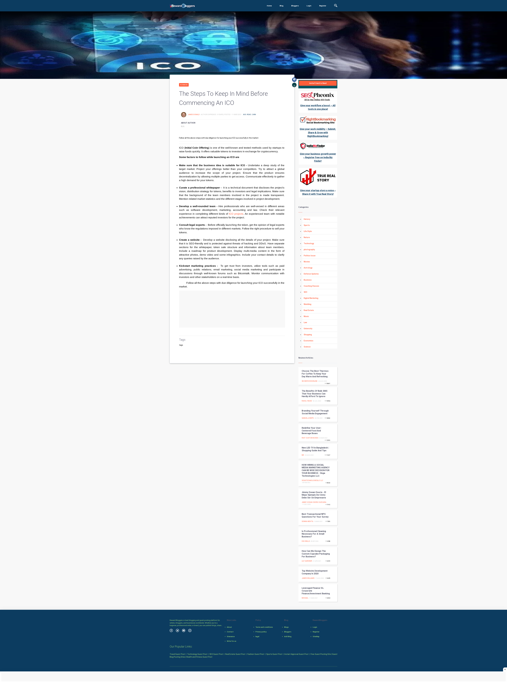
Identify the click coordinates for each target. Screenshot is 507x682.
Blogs (286, 627)
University (308, 328)
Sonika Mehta (307, 521)
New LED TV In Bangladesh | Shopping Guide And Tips (315, 449)
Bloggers (295, 6)
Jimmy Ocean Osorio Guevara (314, 502)
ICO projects (235, 213)
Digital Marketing (311, 298)
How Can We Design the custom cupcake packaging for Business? (316, 554)
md (303, 455)
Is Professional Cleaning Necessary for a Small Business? (314, 534)
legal (257, 636)
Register (322, 6)
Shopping (308, 335)
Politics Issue (309, 256)
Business (183, 85)
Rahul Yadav (307, 401)
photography (309, 249)
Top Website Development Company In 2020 (315, 572)
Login (309, 6)
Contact (230, 632)
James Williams (308, 578)
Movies (307, 262)
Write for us (231, 641)
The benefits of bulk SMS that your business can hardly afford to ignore (314, 394)
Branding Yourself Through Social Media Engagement (315, 412)
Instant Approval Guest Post (296, 654)
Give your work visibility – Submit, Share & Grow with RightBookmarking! (318, 133)
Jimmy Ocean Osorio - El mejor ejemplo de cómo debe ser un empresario (314, 495)
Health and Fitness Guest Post (199, 657)
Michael (305, 598)
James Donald (194, 114)
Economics (308, 341)
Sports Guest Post (274, 654)
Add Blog (287, 636)
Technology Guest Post (197, 654)
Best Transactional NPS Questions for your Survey (315, 515)
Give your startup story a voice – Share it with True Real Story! (318, 192)
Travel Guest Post (177, 654)
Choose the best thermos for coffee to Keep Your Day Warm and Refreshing (315, 374)
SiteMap (316, 636)
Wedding (307, 304)
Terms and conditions (264, 627)
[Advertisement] (232, 309)
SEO (305, 292)
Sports (307, 225)
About (229, 627)
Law (305, 322)
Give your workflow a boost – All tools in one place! (317, 107)
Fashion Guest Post (255, 654)
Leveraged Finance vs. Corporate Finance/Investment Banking (316, 591)
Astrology (308, 268)
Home (269, 6)
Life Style (308, 231)
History (307, 219)
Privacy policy (260, 632)
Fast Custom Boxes (310, 438)
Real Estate (309, 310)
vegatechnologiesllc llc (312, 480)
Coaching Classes (311, 286)
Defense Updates (311, 274)
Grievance (231, 636)
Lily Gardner (307, 561)
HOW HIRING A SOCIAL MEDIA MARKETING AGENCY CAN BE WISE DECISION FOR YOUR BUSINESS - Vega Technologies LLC (316, 470)
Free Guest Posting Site (321, 654)
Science (307, 347)
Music (306, 316)
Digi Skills (306, 541)
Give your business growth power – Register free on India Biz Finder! (318, 157)
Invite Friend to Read (318, 83)
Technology (309, 243)
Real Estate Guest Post (235, 654)
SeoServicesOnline (309, 381)
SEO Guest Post (216, 654)
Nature (307, 237)
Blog (281, 6)
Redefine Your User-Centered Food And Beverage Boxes (311, 431)
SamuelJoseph (308, 418)
